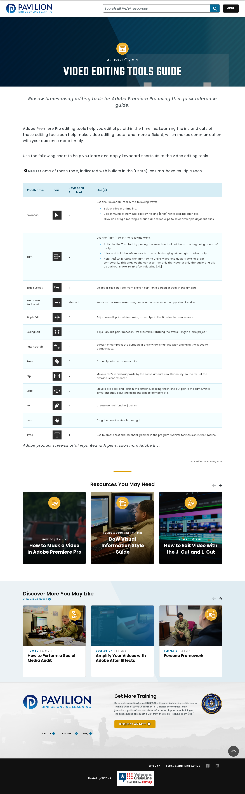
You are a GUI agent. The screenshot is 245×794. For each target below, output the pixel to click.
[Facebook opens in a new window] (207, 766)
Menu (231, 8)
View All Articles (35, 599)
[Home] (29, 8)
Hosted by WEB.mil (100, 778)
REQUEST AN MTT (132, 724)
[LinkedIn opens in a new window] (217, 766)
